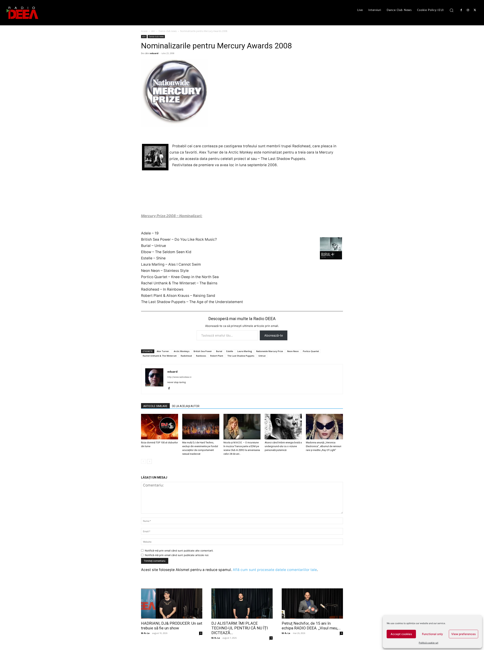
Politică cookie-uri (428, 642)
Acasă (144, 31)
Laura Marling (244, 351)
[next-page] (149, 461)
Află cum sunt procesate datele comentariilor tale (275, 570)
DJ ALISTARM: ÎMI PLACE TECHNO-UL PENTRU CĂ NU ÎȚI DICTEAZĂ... (239, 628)
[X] (475, 10)
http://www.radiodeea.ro (179, 377)
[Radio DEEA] (23, 13)
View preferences (463, 634)
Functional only (432, 634)
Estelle (229, 351)
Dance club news (168, 31)
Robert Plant (216, 355)
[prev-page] (143, 461)
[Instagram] (468, 10)
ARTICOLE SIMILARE (155, 406)
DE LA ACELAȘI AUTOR (185, 406)
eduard (154, 53)
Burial (219, 351)
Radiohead (186, 355)
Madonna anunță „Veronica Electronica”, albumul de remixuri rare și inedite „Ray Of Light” (323, 446)
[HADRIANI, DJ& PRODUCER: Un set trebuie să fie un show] (171, 603)
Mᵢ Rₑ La (145, 633)
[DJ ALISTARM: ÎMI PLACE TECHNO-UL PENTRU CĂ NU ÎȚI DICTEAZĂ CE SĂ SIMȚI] (242, 603)
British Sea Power (203, 351)
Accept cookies (401, 634)
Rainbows (201, 355)
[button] (451, 10)
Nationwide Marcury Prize (269, 351)
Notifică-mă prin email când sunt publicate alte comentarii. (179, 550)
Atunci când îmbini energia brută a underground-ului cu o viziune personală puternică (283, 446)
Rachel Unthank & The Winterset (160, 355)
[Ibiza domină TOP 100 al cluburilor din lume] (159, 426)
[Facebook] (461, 10)
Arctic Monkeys (181, 351)
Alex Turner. (163, 351)
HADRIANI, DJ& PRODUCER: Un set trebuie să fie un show (171, 625)
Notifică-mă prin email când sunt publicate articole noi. (177, 555)
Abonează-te (273, 335)
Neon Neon (293, 351)
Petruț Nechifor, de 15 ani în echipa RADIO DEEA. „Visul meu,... (311, 625)
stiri (153, 31)
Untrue (262, 355)
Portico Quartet (311, 351)
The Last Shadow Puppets (240, 355)
